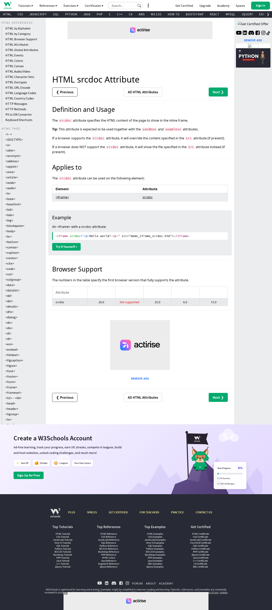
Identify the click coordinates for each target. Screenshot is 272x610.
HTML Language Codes (20, 93)
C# (130, 14)
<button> (12, 242)
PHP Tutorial (62, 557)
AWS (142, 14)
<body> (10, 231)
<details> (11, 306)
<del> (9, 301)
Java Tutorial (62, 560)
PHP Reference (108, 554)
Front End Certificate (200, 542)
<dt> (8, 339)
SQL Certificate (200, 545)
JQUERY (247, 14)
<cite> (9, 263)
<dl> (8, 333)
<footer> (11, 376)
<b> (8, 193)
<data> (10, 285)
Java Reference (108, 560)
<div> (9, 328)
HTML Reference (108, 533)
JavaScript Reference (108, 539)
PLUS (71, 512)
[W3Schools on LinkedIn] (244, 33)
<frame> (11, 387)
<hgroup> (12, 414)
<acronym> (13, 156)
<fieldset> (12, 355)
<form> (10, 382)
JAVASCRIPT (38, 14)
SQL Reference (108, 542)
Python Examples (155, 548)
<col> (9, 274)
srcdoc (148, 197)
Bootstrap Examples (155, 554)
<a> (8, 145)
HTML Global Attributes (21, 50)
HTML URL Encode (17, 88)
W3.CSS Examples (155, 551)
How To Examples (155, 542)
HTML (7, 14)
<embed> (11, 349)
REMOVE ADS (140, 378)
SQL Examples (155, 545)
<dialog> (11, 317)
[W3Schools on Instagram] (263, 33)
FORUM (137, 583)
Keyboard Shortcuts (18, 120)
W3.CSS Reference (108, 548)
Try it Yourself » (66, 246)
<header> (11, 409)
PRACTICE (177, 512)
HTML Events (14, 55)
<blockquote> (14, 226)
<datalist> (12, 290)
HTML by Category (17, 34)
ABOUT (151, 583)
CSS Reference (108, 536)
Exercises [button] (70, 6)
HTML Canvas (14, 66)
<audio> (10, 188)
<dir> (9, 323)
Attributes (143, 92)
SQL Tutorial (62, 545)
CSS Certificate (200, 536)
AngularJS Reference (108, 563)
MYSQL (230, 14)
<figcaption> (14, 360)
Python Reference (109, 545)
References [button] (47, 6)
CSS (20, 14)
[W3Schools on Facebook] (257, 33)
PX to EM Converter (18, 114)
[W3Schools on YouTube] (239, 33)
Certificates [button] (93, 6)
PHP (100, 14)
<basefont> (13, 204)
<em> (9, 344)
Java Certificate (200, 557)
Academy (223, 6)
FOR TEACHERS (149, 512)
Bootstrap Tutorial (62, 554)
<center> (11, 258)
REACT (214, 14)
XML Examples (155, 563)
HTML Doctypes (16, 82)
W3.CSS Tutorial (63, 551)
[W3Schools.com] (55, 515)
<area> (10, 172)
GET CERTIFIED (118, 512)
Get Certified (184, 6)
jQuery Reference (108, 566)
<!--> (8, 134)
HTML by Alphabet (18, 28)
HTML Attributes (16, 44)
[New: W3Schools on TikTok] (268, 33)
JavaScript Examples (155, 539)
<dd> (8, 296)
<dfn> (9, 312)
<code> (10, 269)
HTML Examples (155, 533)
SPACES (92, 512)
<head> (10, 403)
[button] (139, 5)
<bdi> (9, 210)
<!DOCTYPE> (14, 140)
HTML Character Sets (19, 77)
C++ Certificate (200, 560)
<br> (8, 236)
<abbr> (10, 150)
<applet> (11, 166)
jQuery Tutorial (62, 566)
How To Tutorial (63, 542)
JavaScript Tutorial (62, 539)
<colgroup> (13, 279)
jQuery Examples (155, 566)
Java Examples (155, 560)
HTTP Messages (16, 104)
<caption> (12, 253)
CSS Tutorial (62, 536)
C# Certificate (200, 563)
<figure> (11, 366)
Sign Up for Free (28, 475)
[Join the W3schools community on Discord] (251, 33)
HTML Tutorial (63, 533)
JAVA (86, 14)
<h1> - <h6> (13, 398)
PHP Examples (155, 557)
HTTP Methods (15, 109)
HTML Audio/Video (17, 71)
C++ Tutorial (63, 563)
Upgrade (205, 6)
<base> (10, 199)
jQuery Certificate (200, 554)
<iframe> (62, 197)
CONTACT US (204, 512)
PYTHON (71, 14)
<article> (11, 177)
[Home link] (7, 5)
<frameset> (13, 393)
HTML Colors (14, 61)
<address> (12, 161)
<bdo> (9, 215)
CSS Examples (155, 536)
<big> (9, 220)
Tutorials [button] (24, 6)
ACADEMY (166, 583)
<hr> (8, 419)
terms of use (211, 592)
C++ (120, 14)
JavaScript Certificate (200, 539)
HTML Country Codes (19, 98)
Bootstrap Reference (108, 551)
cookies (223, 592)
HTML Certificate (200, 533)
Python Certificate (200, 548)
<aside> (10, 183)
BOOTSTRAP (195, 14)
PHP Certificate (200, 551)
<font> (10, 371)
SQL (56, 14)
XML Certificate (200, 566)
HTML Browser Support (21, 39)
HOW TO (174, 14)
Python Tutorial (63, 548)
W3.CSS (156, 14)
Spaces (240, 6)
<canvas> (11, 247)
